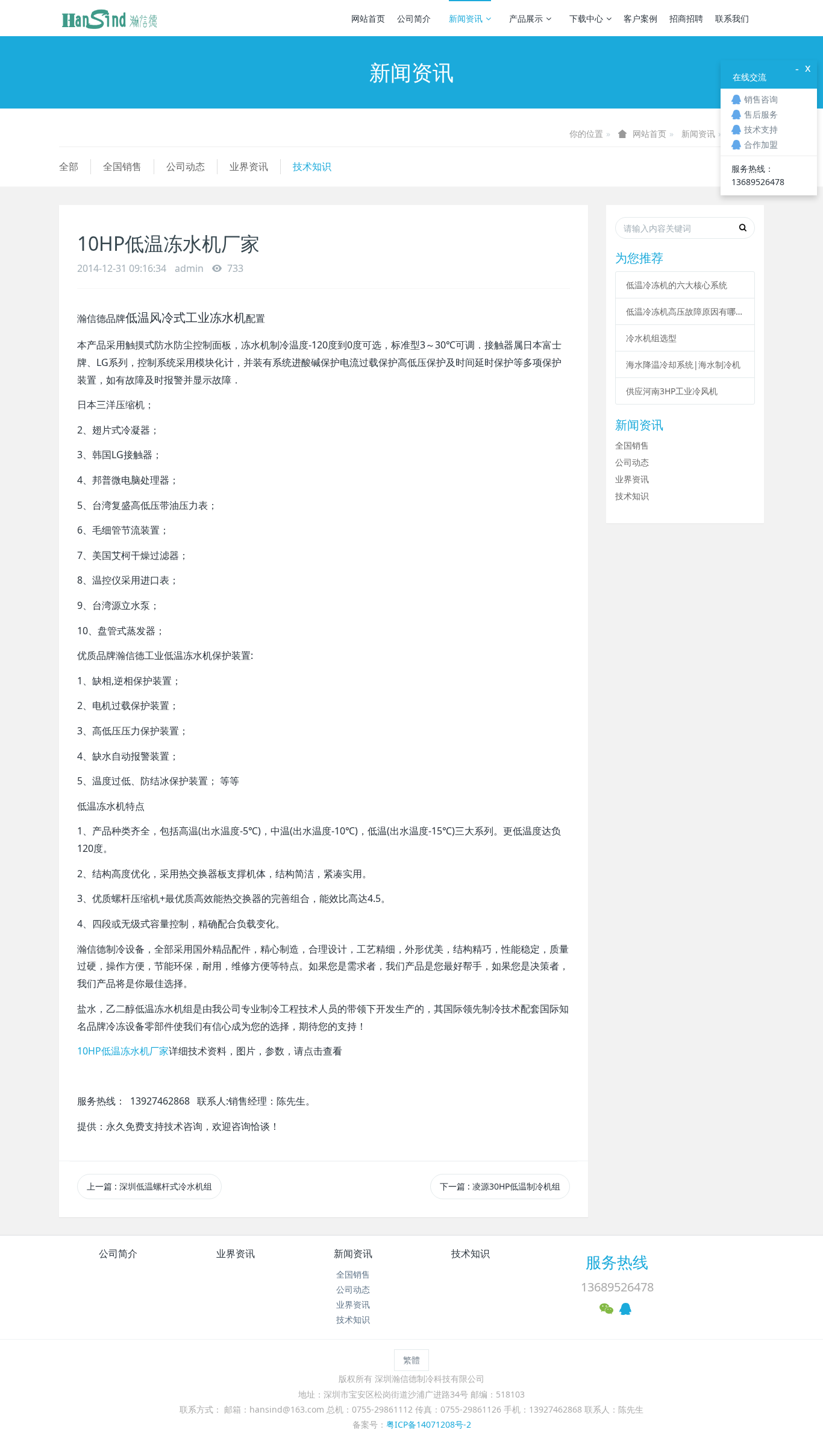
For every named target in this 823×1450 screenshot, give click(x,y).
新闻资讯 (466, 18)
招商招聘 (686, 18)
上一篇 (149, 1186)
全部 (68, 166)
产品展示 (526, 18)
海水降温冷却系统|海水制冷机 (683, 364)
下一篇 (500, 1186)
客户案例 (640, 18)
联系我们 (732, 18)
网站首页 (368, 18)
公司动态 (185, 166)
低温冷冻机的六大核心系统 (676, 285)
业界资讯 (249, 166)
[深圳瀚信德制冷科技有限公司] (109, 18)
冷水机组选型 (651, 338)
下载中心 (586, 18)
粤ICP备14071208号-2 (428, 1424)
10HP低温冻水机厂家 (123, 1051)
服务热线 (617, 1262)
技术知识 (312, 166)
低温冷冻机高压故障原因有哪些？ (685, 311)
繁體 (411, 1360)
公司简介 (414, 18)
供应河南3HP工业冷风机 (672, 391)
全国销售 (122, 166)
